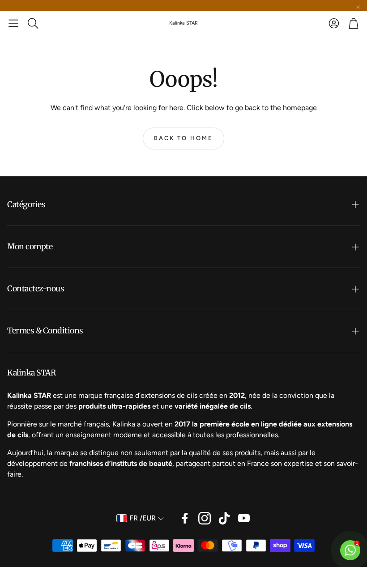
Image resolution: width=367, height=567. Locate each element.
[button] (13, 23)
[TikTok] (224, 518)
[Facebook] (185, 518)
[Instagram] (204, 518)
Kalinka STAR (183, 23)
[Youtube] (244, 518)
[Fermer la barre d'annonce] (358, 6)
